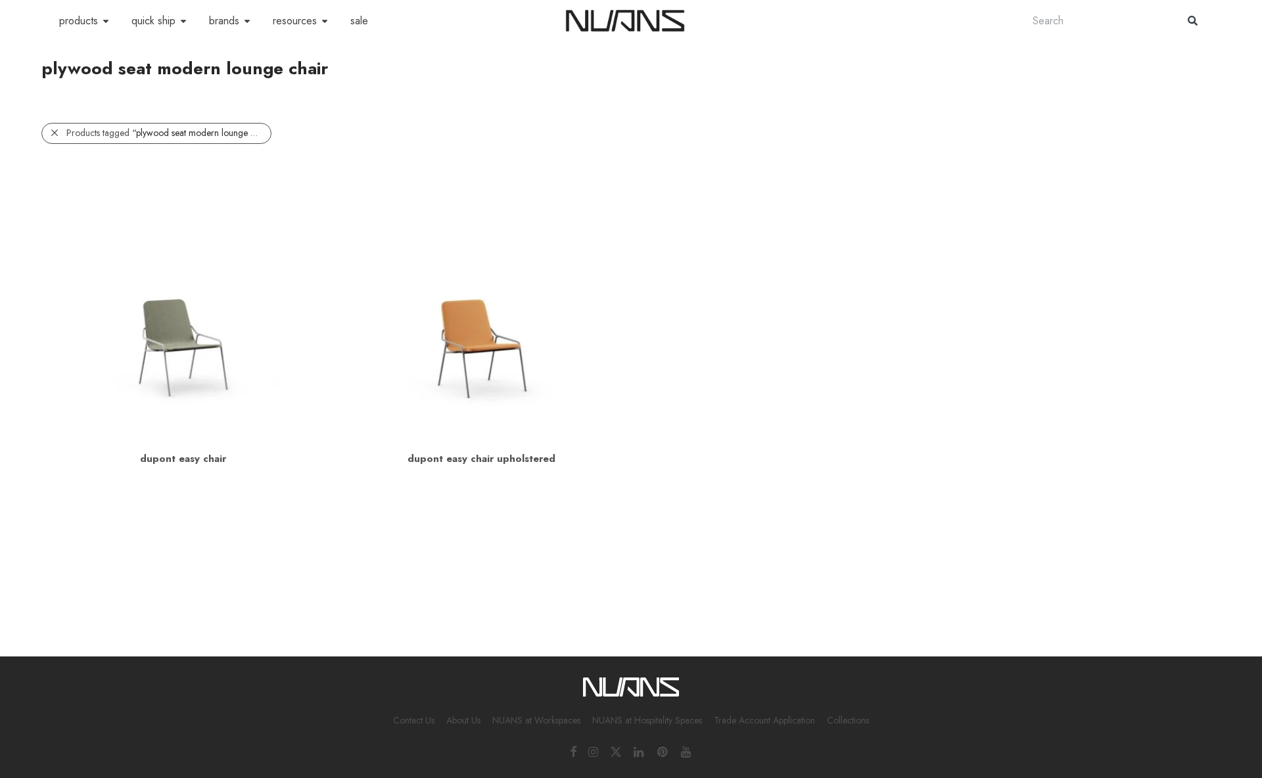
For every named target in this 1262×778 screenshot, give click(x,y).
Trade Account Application (764, 720)
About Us (463, 720)
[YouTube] (687, 751)
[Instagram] (593, 751)
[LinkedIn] (639, 751)
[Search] (1192, 20)
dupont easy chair (183, 458)
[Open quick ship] (183, 21)
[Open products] (105, 21)
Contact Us (413, 720)
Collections (848, 720)
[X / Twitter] (616, 751)
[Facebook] (573, 751)
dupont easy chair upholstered (481, 458)
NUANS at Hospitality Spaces (647, 720)
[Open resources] (324, 21)
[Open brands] (247, 21)
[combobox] (1097, 20)
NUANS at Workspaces (536, 720)
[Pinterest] (663, 751)
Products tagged (168, 132)
